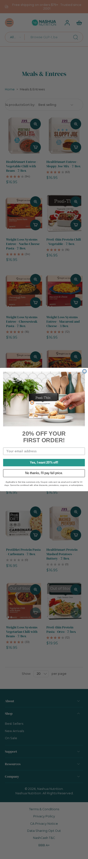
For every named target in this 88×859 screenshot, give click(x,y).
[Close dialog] (85, 371)
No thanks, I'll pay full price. (44, 473)
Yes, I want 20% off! (44, 462)
